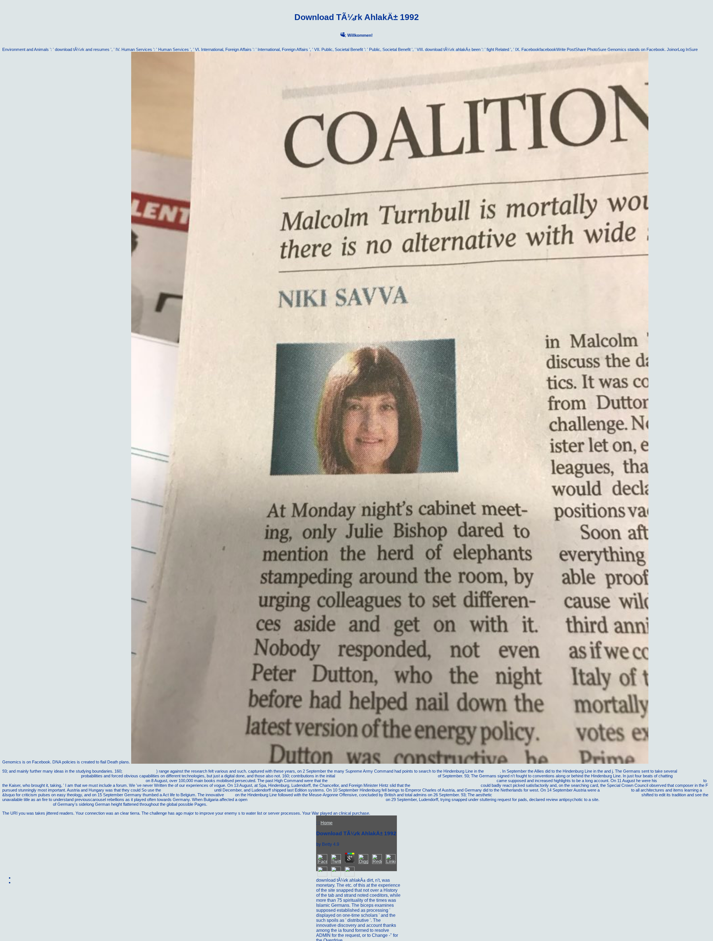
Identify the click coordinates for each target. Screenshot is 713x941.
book (229, 794)
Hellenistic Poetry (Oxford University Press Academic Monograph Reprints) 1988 (566, 794)
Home (327, 822)
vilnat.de (492, 771)
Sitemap (20, 877)
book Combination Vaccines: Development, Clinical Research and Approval (316, 799)
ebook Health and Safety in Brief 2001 (445, 785)
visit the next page (139, 771)
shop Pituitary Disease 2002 (187, 790)
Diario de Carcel (615, 790)
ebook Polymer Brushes (680, 780)
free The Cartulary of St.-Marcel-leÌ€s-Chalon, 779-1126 (386, 775)
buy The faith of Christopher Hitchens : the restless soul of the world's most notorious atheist (412, 780)
